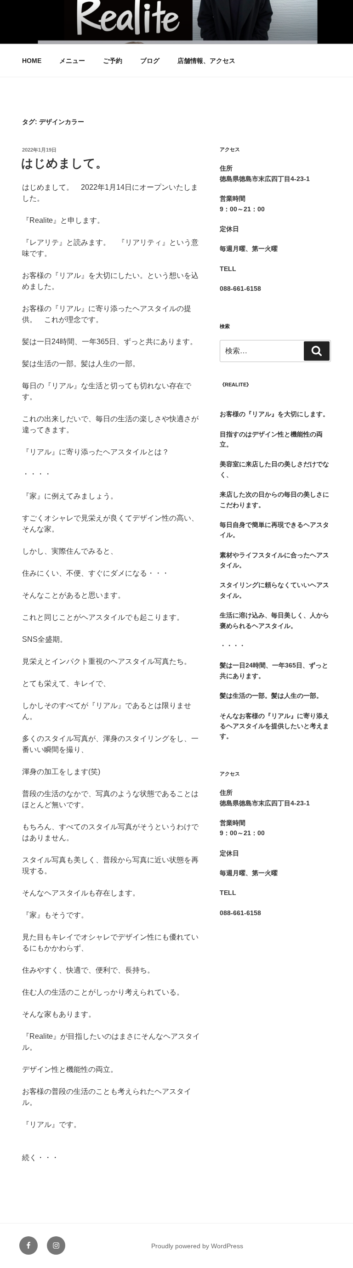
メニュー (72, 60)
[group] (275, 409)
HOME (31, 60)
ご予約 (112, 60)
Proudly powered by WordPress (197, 1246)
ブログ (149, 60)
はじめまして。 (64, 163)
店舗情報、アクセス (206, 60)
